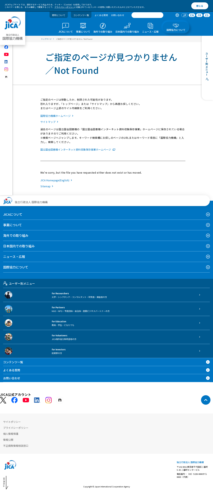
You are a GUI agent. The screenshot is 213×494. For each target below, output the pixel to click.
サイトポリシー (12, 422)
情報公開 (8, 440)
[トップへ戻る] (205, 400)
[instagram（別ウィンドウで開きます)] (6, 69)
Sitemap (45, 186)
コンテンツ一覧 (81, 15)
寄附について (58, 15)
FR (199, 15)
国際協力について (15, 267)
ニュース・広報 (14, 256)
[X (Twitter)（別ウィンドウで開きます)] (3, 400)
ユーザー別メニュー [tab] (22, 283)
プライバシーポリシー (64, 7)
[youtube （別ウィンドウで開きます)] (26, 400)
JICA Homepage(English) (54, 180)
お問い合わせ (117, 15)
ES (206, 15)
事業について (12, 225)
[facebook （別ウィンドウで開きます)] (14, 400)
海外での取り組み (15, 235)
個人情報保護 (10, 434)
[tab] (177, 15)
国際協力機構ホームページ (55, 116)
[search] (147, 15)
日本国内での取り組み (19, 246)
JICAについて (12, 214)
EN (192, 15)
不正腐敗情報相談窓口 (15, 446)
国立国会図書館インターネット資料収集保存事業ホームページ (75, 149)
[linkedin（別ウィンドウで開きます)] (6, 62)
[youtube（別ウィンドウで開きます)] (6, 54)
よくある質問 (101, 15)
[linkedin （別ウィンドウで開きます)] (37, 400)
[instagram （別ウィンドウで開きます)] (48, 400)
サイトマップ (47, 122)
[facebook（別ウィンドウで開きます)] (6, 47)
